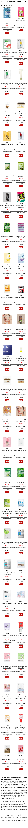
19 (7, 289)
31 (7, 473)
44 (20, 658)
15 (7, 228)
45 (7, 688)
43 (7, 658)
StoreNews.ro (4, 4)
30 (20, 442)
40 (20, 595)
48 (20, 719)
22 (20, 320)
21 (7, 320)
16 (20, 228)
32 (20, 473)
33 (7, 503)
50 (20, 750)
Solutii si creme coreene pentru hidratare (8, 29)
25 (7, 381)
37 (7, 564)
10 (20, 136)
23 (7, 350)
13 (7, 197)
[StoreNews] (14, 1)
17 (7, 258)
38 (20, 564)
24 (20, 350)
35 (7, 534)
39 (7, 595)
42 (20, 627)
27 (7, 411)
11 (7, 167)
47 (7, 719)
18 (20, 258)
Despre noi (4, 820)
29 (7, 442)
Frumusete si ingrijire (5, 27)
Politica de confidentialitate (14, 820)
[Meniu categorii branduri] (1, 1)
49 (7, 750)
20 (20, 289)
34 (20, 503)
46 (20, 688)
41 (7, 627)
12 (20, 167)
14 (20, 197)
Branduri (10, 4)
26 (20, 381)
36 (20, 534)
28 (20, 411)
